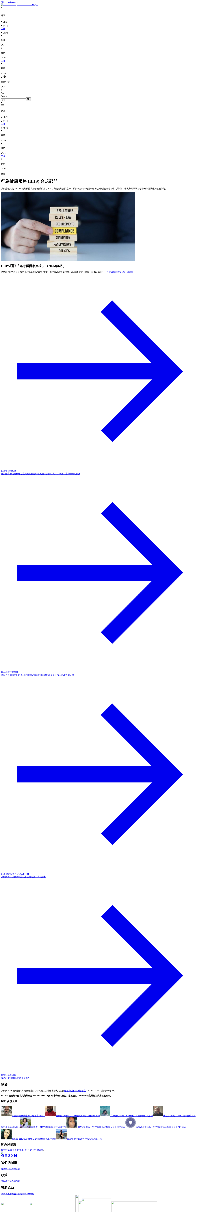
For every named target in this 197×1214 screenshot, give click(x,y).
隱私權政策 (6, 1181)
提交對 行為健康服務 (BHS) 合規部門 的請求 (22, 1150)
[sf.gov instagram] (6, 1156)
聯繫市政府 (6, 1194)
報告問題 (16, 1194)
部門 (7, 1169)
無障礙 (31, 1194)
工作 (3, 28)
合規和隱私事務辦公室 (75, 1090)
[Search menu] (98, 92)
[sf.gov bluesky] (15, 1156)
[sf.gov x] (12, 1156)
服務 (3, 1169)
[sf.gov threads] (9, 1156)
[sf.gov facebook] (2, 1156)
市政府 (17, 1169)
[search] (28, 99)
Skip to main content (9, 2)
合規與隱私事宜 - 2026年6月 (120, 272)
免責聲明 (16, 1181)
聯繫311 (24, 1194)
